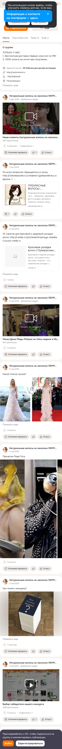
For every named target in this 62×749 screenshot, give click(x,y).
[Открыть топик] (31, 175)
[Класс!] (5, 146)
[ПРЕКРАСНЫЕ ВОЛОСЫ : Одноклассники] (31, 195)
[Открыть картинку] (28, 508)
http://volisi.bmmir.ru (16, 72)
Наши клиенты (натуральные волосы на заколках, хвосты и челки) (31, 137)
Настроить (40, 22)
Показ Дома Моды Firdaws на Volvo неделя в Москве (31, 339)
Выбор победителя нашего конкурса (23, 704)
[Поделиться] (15, 214)
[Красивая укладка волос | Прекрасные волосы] (31, 257)
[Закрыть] (48, 14)
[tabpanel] (31, 408)
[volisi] (5, 97)
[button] (16, 28)
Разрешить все (19, 22)
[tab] (6, 38)
